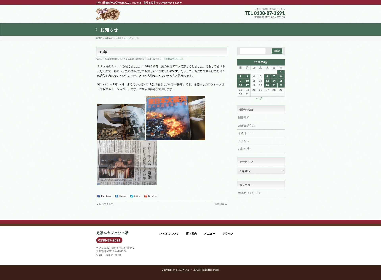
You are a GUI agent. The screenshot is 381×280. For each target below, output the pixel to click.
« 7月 (259, 98)
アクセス (228, 233)
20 (267, 85)
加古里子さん (246, 125)
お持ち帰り (245, 148)
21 (274, 85)
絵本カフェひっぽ (174, 59)
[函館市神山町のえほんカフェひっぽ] (108, 15)
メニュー (209, 233)
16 (240, 85)
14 (274, 80)
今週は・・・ (246, 133)
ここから (243, 140)
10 (247, 80)
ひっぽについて (169, 233)
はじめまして (105, 204)
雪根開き (221, 204)
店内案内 (191, 233)
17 (247, 85)
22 (281, 85)
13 (267, 80)
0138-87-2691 (109, 240)
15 (281, 80)
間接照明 (243, 117)
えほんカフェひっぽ (186, 269)
